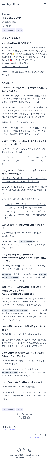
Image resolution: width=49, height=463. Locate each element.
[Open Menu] (44, 4)
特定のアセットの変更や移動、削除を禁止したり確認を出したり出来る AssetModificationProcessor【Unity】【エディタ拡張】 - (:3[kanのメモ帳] (24, 301)
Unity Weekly (9, 30)
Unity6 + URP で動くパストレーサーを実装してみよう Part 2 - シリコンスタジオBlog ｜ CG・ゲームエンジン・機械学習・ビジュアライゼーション (24, 98)
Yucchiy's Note (10, 4)
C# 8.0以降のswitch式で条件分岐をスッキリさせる (24, 334)
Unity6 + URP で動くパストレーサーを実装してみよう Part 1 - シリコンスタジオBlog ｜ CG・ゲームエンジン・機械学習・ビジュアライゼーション (24, 130)
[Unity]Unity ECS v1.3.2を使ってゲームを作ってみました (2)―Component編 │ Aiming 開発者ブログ (25, 214)
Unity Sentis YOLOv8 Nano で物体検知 (19, 386)
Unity (19, 30)
